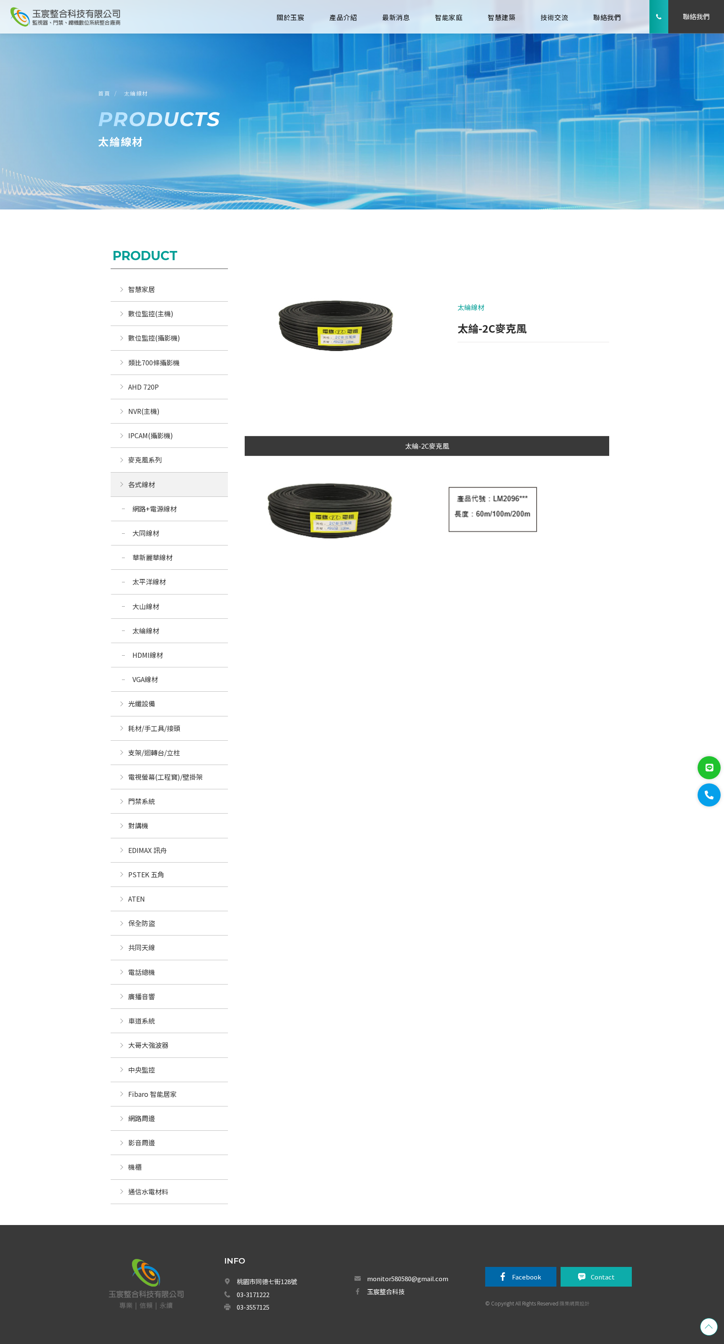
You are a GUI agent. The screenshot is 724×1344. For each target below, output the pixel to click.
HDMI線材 (147, 655)
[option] (336, 331)
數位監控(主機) (150, 313)
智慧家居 (141, 289)
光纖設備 (141, 703)
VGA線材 (145, 679)
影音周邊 (141, 1142)
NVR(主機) (144, 411)
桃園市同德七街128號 (267, 1281)
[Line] (709, 767)
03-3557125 (253, 1307)
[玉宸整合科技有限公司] (65, 16)
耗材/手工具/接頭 (154, 728)
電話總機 (141, 972)
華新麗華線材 (152, 557)
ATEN (136, 899)
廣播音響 (141, 996)
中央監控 (142, 1070)
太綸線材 (136, 93)
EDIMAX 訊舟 (147, 850)
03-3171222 (253, 1294)
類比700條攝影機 (154, 362)
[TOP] (709, 1327)
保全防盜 (141, 923)
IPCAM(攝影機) (150, 435)
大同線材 (145, 533)
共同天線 (141, 947)
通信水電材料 (148, 1191)
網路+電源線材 (154, 509)
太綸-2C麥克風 (427, 446)
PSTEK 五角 (146, 874)
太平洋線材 (149, 581)
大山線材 (145, 606)
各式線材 (141, 484)
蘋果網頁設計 (574, 1303)
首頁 (104, 93)
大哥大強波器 (148, 1045)
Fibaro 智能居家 (152, 1094)
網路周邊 (141, 1118)
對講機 (138, 825)
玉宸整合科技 (386, 1291)
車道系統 (141, 1021)
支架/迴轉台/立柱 (154, 752)
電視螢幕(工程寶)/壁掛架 (165, 777)
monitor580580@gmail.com (407, 1278)
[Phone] (709, 794)
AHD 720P (143, 387)
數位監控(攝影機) (154, 338)
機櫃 (135, 1167)
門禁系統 (141, 801)
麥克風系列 (145, 460)
